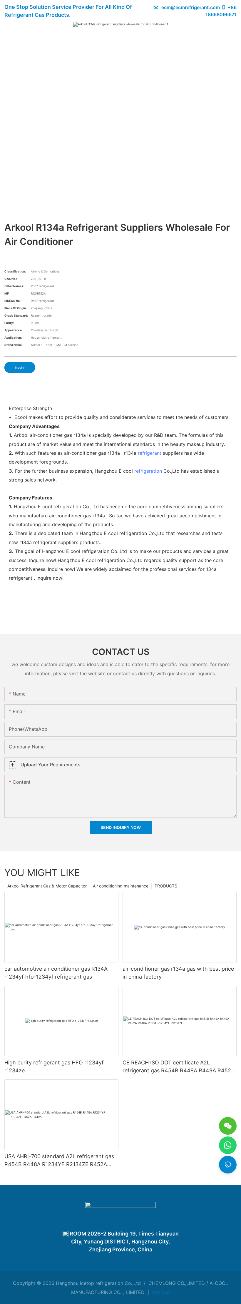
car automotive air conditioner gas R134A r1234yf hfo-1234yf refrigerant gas (56, 973)
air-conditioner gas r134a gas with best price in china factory (178, 973)
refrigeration (148, 471)
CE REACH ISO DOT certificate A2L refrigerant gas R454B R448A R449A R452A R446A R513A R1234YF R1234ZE (179, 1066)
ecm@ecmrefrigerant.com (190, 7)
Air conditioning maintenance (120, 885)
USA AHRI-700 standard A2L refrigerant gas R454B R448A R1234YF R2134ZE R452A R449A (59, 1160)
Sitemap (160, 1292)
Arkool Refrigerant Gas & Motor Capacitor (47, 885)
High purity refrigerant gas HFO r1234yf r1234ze (54, 1066)
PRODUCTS (166, 885)
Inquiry (20, 367)
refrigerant (149, 453)
